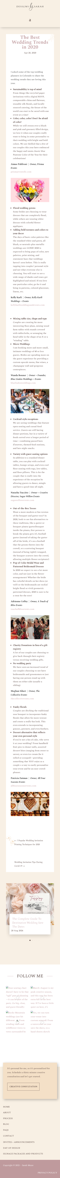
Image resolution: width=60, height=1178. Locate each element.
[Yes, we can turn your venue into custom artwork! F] (42, 1022)
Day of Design (11, 1148)
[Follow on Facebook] (35, 1045)
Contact (8, 1136)
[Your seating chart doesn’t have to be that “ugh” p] (17, 997)
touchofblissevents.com (22, 609)
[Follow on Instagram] (16, 1045)
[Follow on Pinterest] (25, 1045)
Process (8, 1118)
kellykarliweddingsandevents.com (28, 305)
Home (6, 1106)
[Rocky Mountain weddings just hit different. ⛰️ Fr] (17, 1022)
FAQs (6, 1130)
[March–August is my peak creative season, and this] (42, 997)
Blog (6, 1124)
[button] (30, 940)
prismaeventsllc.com (21, 171)
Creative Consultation (23, 1086)
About (7, 1112)
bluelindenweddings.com (23, 383)
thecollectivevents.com (22, 698)
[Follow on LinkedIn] (44, 1045)
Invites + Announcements (18, 1142)
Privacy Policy (47, 1172)
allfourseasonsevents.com (23, 785)
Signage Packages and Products (23, 1153)
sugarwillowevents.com (22, 500)
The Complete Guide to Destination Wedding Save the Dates (27, 923)
